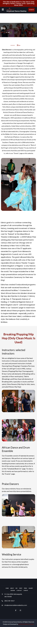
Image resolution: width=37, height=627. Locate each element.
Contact (19, 590)
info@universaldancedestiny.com (15, 605)
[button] (2, 9)
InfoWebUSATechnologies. (26, 624)
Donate (31, 10)
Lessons (13, 590)
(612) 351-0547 (9, 601)
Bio (16, 588)
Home (3, 32)
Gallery (31, 588)
